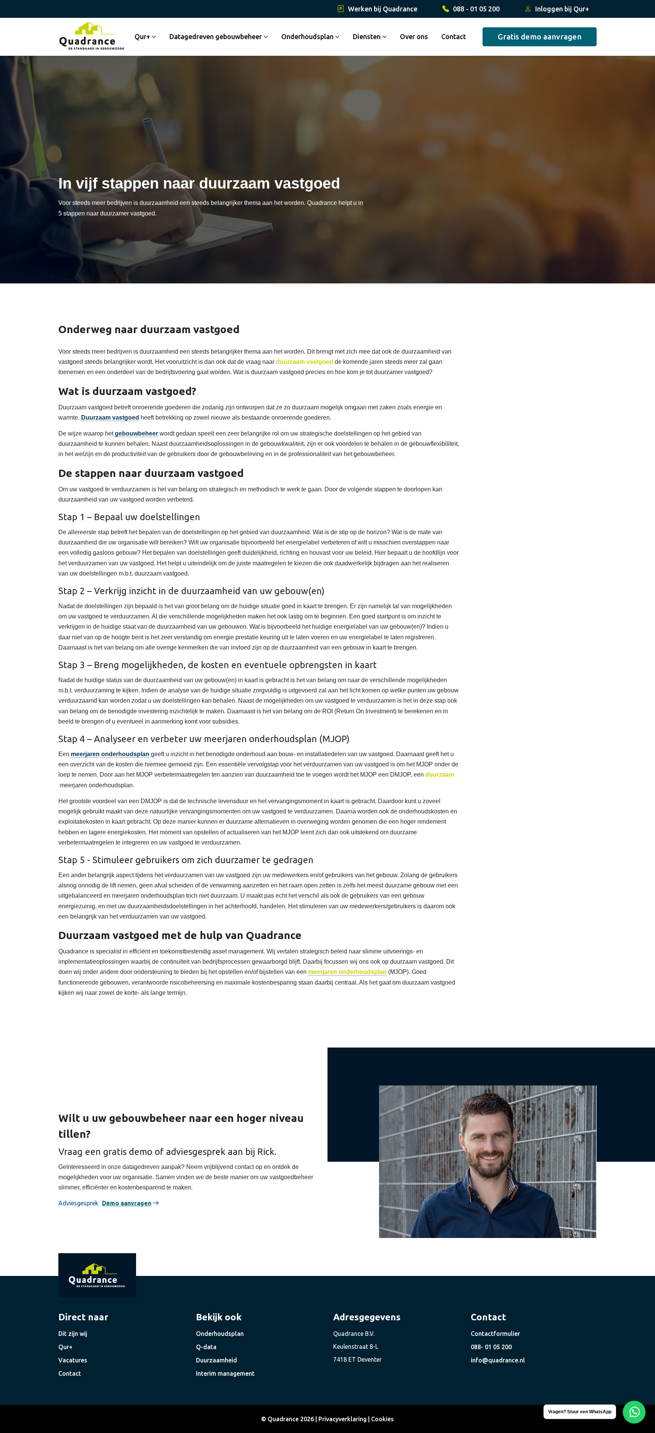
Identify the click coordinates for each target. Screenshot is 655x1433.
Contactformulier (495, 1333)
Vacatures (72, 1360)
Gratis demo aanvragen (539, 36)
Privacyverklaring (342, 1419)
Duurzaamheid (216, 1360)
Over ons (414, 36)
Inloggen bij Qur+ (562, 9)
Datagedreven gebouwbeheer (216, 36)
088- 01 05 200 (491, 1346)
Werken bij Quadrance (382, 9)
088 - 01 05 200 (476, 9)
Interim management (225, 1373)
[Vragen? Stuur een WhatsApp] (634, 1412)
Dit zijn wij (72, 1333)
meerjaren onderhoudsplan (110, 754)
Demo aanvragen (126, 1203)
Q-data (206, 1346)
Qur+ (65, 1346)
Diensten (367, 36)
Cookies (382, 1419)
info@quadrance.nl (498, 1360)
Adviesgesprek (78, 1203)
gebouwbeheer (136, 433)
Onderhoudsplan (308, 36)
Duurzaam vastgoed (110, 417)
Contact (453, 36)
